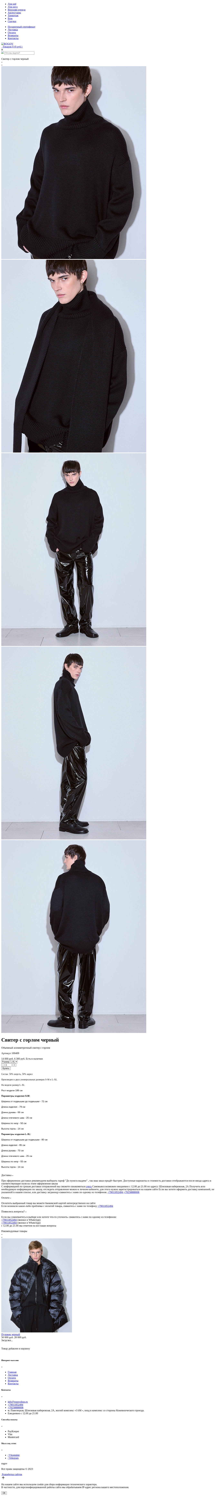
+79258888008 (131, 1192)
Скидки (12, 21)
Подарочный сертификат (21, 26)
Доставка (13, 29)
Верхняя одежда (16, 9)
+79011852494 (115, 1192)
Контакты (13, 38)
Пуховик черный (10, 1334)
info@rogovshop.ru (18, 1401)
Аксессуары (14, 12)
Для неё (12, 4)
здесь (89, 1186)
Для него (13, 6)
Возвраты (13, 35)
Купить (6, 1068)
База (10, 18)
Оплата (12, 32)
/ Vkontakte (14, 1455)
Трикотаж (13, 15)
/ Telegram (13, 1458)
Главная (12, 1372)
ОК (4, 1493)
